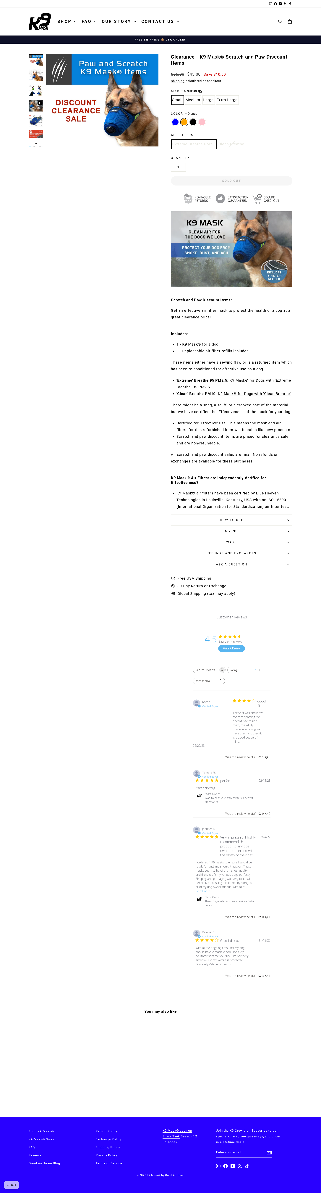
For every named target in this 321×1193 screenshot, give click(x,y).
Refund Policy (106, 1131)
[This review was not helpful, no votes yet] (266, 757)
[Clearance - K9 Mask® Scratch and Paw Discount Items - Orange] (57, 1094)
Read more (203, 891)
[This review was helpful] (260, 976)
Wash (231, 542)
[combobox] (243, 670)
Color (184, 113)
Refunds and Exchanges (232, 553)
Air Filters (182, 135)
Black (193, 122)
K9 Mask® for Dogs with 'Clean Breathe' (254, 393)
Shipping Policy (108, 1147)
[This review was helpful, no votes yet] (260, 814)
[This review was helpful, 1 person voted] (260, 757)
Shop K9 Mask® (41, 1131)
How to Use (231, 520)
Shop (65, 21)
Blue (175, 122)
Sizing (231, 531)
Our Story (117, 21)
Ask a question (231, 564)
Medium (193, 100)
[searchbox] (206, 670)
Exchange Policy (108, 1139)
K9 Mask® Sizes (41, 1139)
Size (184, 91)
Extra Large (227, 100)
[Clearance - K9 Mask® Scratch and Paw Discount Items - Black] (62, 1094)
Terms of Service (109, 1163)
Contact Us (158, 21)
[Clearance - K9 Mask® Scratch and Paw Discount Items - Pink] (67, 1094)
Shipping (178, 81)
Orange (184, 122)
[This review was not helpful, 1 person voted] (266, 917)
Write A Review (231, 648)
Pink (202, 122)
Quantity (180, 158)
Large (208, 100)
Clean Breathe (231, 144)
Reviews (35, 1155)
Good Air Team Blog (44, 1163)
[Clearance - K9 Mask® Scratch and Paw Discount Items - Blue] (52, 1094)
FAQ (87, 21)
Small (177, 100)
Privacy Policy (107, 1155)
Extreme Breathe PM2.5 (193, 144)
